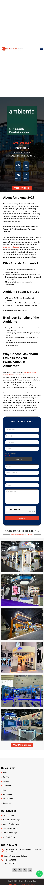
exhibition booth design (11, 247)
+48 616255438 (10, 863)
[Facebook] (14, 870)
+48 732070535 (10, 860)
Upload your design (10, 454)
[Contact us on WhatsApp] (39, 874)
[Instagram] (25, 870)
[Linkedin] (19, 870)
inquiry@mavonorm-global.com (15, 856)
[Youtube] (30, 870)
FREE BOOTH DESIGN (22, 188)
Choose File (18, 459)
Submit (22, 518)
